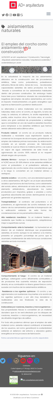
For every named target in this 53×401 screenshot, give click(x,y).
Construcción (34, 57)
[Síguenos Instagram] (11, 15)
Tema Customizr (32, 398)
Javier (18, 63)
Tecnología (45, 57)
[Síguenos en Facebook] (7, 15)
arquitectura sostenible (40, 60)
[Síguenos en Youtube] (15, 15)
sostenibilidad (7, 63)
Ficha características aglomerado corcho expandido (25, 338)
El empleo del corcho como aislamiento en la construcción (24, 48)
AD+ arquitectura (20, 57)
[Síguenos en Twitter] (4, 15)
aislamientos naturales (20, 60)
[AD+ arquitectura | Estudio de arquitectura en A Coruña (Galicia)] (26, 5)
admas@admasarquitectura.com (27, 371)
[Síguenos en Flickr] (18, 15)
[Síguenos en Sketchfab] (22, 15)
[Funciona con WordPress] (42, 394)
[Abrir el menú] (48, 14)
